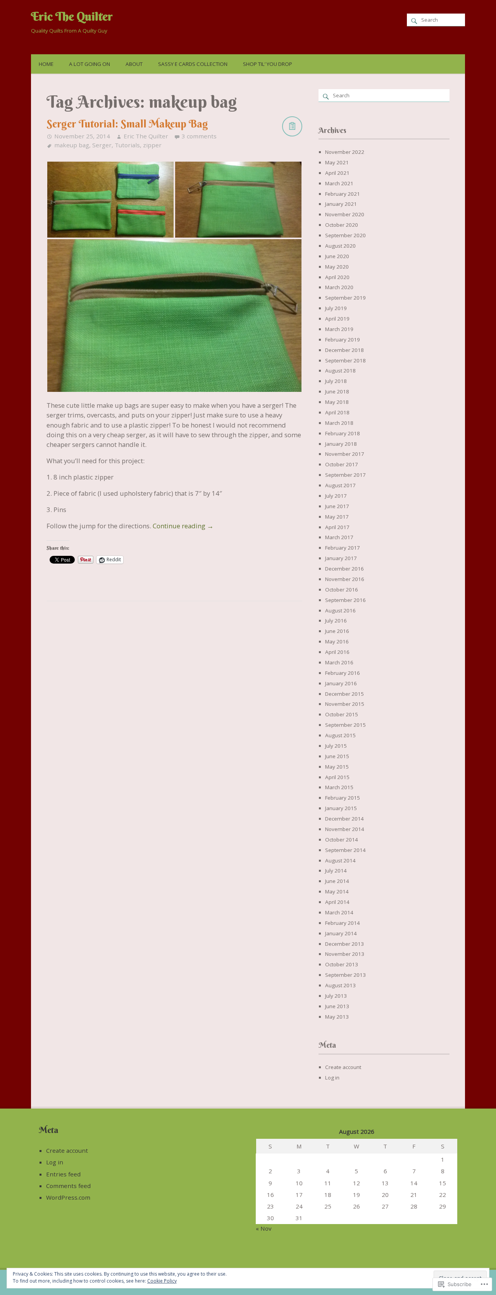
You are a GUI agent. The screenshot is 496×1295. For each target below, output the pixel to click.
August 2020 (340, 245)
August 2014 (340, 860)
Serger (102, 145)
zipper (152, 145)
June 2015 (337, 756)
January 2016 (341, 683)
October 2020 (341, 224)
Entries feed (63, 1174)
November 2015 (344, 703)
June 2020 (337, 256)
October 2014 (341, 839)
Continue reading (183, 525)
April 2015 (337, 777)
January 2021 (341, 203)
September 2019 (345, 297)
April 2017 (337, 527)
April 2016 (337, 651)
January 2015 (341, 808)
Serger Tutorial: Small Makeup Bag (127, 123)
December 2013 (344, 943)
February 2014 (342, 922)
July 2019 (336, 308)
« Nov (264, 1228)
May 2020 (337, 266)
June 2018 (337, 391)
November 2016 (344, 579)
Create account (343, 1067)
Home (46, 63)
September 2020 (345, 235)
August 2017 (340, 485)
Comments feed (68, 1186)
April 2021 (337, 172)
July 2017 (336, 495)
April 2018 (337, 412)
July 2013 (336, 995)
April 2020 (337, 277)
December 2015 (344, 693)
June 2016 (337, 631)
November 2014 (344, 829)
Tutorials (127, 145)
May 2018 (337, 401)
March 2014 (339, 912)
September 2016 (345, 600)
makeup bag (71, 145)
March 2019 (339, 329)
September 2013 (345, 974)
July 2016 (336, 620)
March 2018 (339, 422)
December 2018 (344, 350)
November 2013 (344, 953)
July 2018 (336, 381)
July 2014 (336, 870)
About (134, 63)
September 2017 (345, 474)
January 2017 (341, 558)
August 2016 (340, 610)
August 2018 (340, 370)
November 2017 (344, 453)
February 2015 (342, 797)
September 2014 (345, 850)
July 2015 (336, 745)
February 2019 (342, 339)
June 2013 (337, 1006)
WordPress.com (68, 1197)
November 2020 (344, 214)
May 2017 (337, 516)
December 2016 (344, 568)
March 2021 (339, 183)
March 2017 (339, 537)
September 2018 (345, 360)
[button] (110, 199)
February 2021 (342, 193)
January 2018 (341, 443)
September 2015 (345, 724)
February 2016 (342, 672)
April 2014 (337, 901)
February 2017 (342, 547)
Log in (332, 1077)
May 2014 (337, 891)
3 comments (199, 136)
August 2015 (340, 735)
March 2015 (339, 787)
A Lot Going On (89, 63)
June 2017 (337, 506)
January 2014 (341, 933)
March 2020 (339, 287)
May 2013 (337, 1016)
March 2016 (339, 662)
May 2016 (337, 641)
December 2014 (344, 818)
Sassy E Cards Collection (192, 63)
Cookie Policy (162, 1281)
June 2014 (337, 881)
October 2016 (341, 589)
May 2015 (337, 766)
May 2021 (337, 162)
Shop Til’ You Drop (267, 63)
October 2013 (341, 964)
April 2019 (337, 318)
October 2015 (341, 714)
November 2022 (344, 151)
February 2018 (342, 433)
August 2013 (340, 985)
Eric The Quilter (72, 16)
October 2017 (341, 464)
